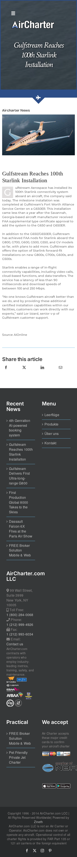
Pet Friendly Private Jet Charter (18, 757)
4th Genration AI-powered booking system (19, 428)
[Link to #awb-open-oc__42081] (37, 13)
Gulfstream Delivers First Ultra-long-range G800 (19, 476)
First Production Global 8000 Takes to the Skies (18, 502)
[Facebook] (6, 372)
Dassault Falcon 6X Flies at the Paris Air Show (20, 529)
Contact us (14, 644)
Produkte (51, 424)
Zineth (38, 822)
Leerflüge (51, 414)
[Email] (60, 372)
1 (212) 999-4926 (19, 624)
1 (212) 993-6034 (19, 634)
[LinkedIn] (42, 372)
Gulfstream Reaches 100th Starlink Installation (21, 452)
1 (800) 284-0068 (19, 614)
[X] (24, 372)
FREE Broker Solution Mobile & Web (20, 550)
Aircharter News (16, 110)
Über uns (51, 433)
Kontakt (50, 443)
